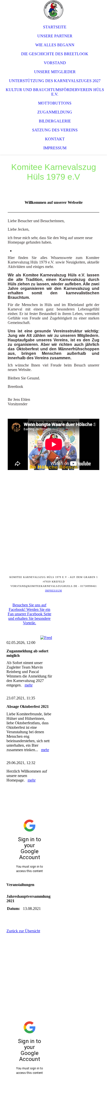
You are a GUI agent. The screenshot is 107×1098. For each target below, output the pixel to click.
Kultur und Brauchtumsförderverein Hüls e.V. (55, 92)
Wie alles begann (54, 45)
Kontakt (55, 139)
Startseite (54, 27)
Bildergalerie (55, 121)
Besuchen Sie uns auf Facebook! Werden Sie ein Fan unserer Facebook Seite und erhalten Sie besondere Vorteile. (29, 614)
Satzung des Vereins (55, 130)
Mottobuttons (54, 103)
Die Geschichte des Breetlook (54, 54)
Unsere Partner (54, 36)
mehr (29, 685)
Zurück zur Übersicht (23, 931)
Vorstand (55, 63)
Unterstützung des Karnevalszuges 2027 (55, 81)
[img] (53, 10)
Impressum (54, 148)
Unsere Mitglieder (55, 72)
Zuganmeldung (54, 112)
